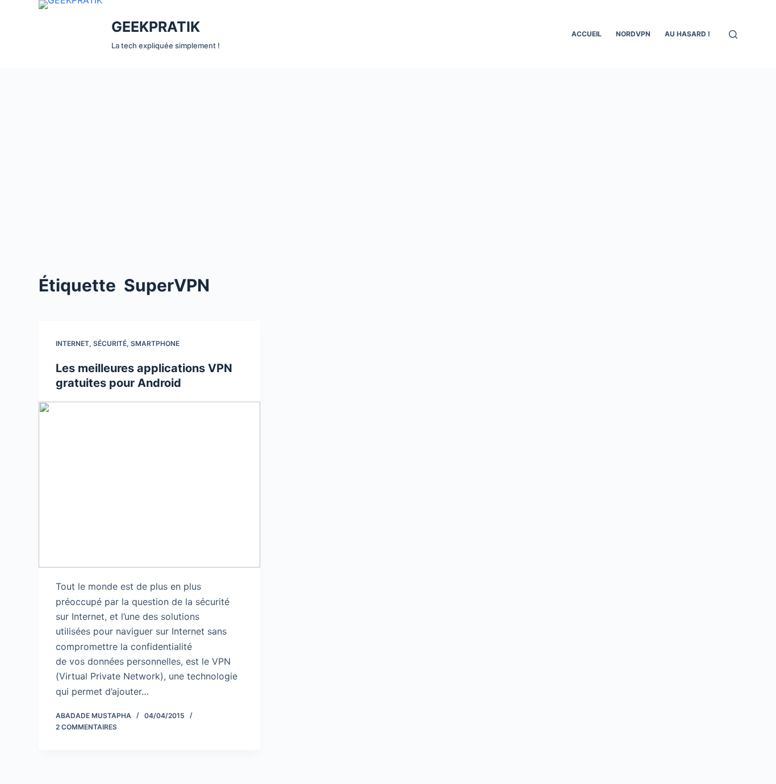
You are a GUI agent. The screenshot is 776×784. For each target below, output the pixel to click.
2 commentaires (86, 727)
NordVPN (633, 34)
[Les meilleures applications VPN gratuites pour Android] (149, 485)
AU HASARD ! (687, 34)
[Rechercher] (733, 34)
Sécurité (110, 343)
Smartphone (155, 343)
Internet (72, 343)
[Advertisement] (388, 153)
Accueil (586, 34)
